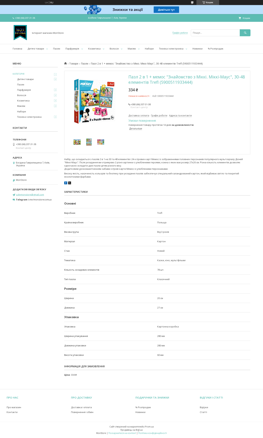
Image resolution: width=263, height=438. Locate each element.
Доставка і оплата (81, 407)
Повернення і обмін (82, 412)
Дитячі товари (36, 48)
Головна (17, 48)
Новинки (198, 48)
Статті (203, 412)
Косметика (94, 48)
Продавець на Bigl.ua (131, 429)
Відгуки (204, 407)
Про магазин (14, 407)
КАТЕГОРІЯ (18, 73)
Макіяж (132, 48)
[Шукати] (245, 32)
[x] (69, 183)
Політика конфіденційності (152, 433)
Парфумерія (72, 48)
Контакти (12, 412)
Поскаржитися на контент (122, 433)
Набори (149, 48)
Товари (73, 63)
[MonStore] (20, 39)
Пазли (56, 48)
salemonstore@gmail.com (30, 194)
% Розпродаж (215, 48)
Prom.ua (149, 426)
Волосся (114, 48)
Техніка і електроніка (171, 48)
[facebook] (65, 183)
